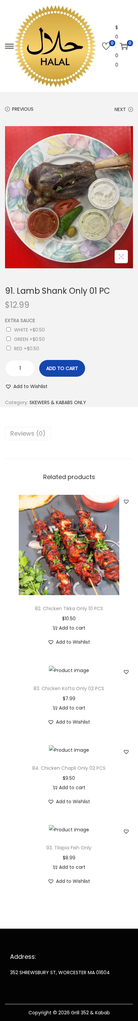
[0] (106, 46)
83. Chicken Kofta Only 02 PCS (68, 688)
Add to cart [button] (72, 628)
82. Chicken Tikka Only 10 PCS (69, 608)
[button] (26, 386)
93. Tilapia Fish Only (68, 847)
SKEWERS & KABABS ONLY (57, 402)
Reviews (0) (28, 433)
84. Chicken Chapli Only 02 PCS (69, 768)
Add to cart (62, 368)
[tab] (69, 433)
